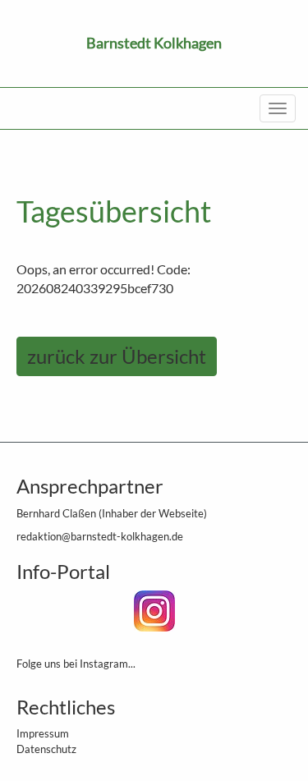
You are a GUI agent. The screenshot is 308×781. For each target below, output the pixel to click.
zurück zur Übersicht (116, 356)
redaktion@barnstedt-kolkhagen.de (99, 536)
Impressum (42, 733)
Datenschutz (46, 749)
